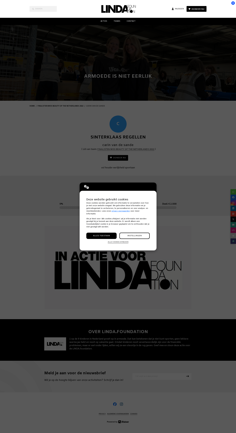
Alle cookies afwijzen (118, 242)
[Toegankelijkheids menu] (233, 3)
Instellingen (134, 236)
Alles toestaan (101, 236)
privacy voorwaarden (120, 211)
